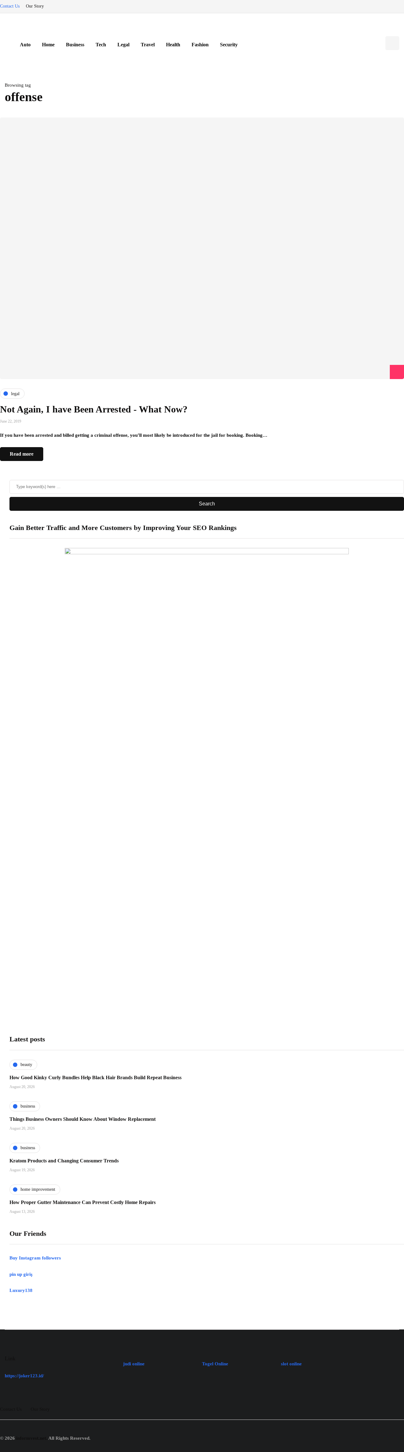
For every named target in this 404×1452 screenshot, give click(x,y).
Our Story (35, 6)
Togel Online (215, 1363)
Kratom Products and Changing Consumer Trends (64, 1160)
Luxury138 (21, 1290)
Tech (101, 44)
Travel (148, 44)
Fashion (200, 44)
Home (48, 44)
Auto (25, 44)
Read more (21, 454)
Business (75, 44)
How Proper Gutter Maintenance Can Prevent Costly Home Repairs (82, 1202)
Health (173, 44)
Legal (123, 44)
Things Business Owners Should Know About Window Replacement (82, 1119)
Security (229, 44)
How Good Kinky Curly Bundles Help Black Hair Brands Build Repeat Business (95, 1077)
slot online (291, 1363)
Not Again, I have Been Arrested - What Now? (93, 409)
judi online (134, 1363)
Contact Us (10, 6)
